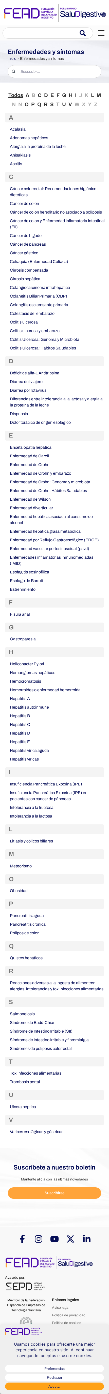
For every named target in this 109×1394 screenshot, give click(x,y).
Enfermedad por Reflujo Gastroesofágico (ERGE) (54, 540)
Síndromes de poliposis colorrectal (41, 1048)
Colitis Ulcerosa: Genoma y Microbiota (44, 339)
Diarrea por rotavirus (28, 390)
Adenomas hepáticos (29, 138)
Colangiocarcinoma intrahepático (40, 287)
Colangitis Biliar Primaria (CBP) (38, 296)
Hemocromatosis (25, 681)
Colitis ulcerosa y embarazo (35, 331)
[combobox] (41, 33)
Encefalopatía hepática (30, 447)
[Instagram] (38, 1239)
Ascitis (16, 164)
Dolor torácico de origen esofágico (40, 422)
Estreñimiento (22, 589)
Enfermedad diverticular (31, 508)
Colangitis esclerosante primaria (39, 305)
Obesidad (19, 891)
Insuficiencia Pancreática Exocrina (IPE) (46, 784)
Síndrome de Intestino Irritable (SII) (41, 1031)
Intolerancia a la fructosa (31, 807)
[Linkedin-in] (87, 1239)
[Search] (86, 33)
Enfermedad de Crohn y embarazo (40, 473)
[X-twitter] (70, 1239)
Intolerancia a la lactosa (31, 816)
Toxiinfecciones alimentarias (35, 1073)
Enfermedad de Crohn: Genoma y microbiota (50, 482)
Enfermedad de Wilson (30, 499)
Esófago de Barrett (26, 581)
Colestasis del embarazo (32, 313)
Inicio (12, 59)
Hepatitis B (20, 716)
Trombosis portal (25, 1082)
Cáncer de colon (24, 203)
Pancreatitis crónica (28, 924)
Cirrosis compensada (29, 270)
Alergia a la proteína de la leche (38, 146)
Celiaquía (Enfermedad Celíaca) (39, 261)
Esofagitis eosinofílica (29, 572)
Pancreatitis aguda (27, 915)
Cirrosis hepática (25, 279)
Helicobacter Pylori (27, 664)
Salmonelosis (22, 1014)
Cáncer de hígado (26, 235)
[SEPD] (25, 1286)
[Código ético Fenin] (26, 1323)
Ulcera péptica (23, 1107)
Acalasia (18, 129)
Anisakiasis (20, 155)
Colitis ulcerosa (24, 322)
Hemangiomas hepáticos (32, 672)
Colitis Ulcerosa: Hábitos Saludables (43, 348)
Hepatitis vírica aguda (29, 750)
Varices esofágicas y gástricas (36, 1132)
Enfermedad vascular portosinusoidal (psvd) (49, 548)
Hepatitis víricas (24, 759)
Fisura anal (20, 614)
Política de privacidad (68, 1315)
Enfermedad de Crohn (29, 464)
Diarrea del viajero (26, 381)
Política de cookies (66, 1323)
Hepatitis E (20, 742)
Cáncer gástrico (24, 253)
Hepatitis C (20, 724)
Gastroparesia (23, 639)
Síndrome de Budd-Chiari (33, 1022)
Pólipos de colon (25, 933)
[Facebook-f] (22, 1239)
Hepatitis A (20, 698)
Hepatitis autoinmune (29, 707)
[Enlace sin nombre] (54, 13)
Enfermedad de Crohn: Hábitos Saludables (48, 490)
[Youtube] (54, 1239)
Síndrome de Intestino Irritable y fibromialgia (49, 1040)
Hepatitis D (20, 733)
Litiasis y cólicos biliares (31, 841)
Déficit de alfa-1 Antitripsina (34, 373)
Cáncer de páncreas (28, 244)
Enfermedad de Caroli (29, 456)
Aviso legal (60, 1307)
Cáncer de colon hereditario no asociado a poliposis (56, 212)
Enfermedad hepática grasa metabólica (45, 531)
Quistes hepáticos (26, 958)
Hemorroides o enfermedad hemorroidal (46, 690)
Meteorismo (21, 866)
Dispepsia (19, 414)
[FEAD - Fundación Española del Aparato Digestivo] (49, 1262)
